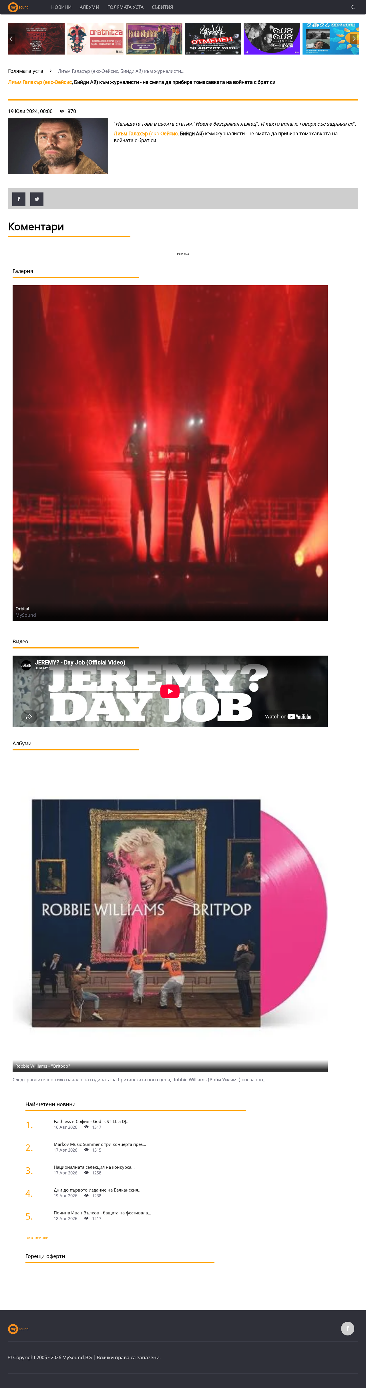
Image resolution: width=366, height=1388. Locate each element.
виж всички (37, 1237)
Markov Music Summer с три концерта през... (100, 1144)
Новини (61, 7)
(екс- (40, 82)
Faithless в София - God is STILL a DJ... (92, 1121)
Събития (162, 7)
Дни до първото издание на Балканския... (98, 1190)
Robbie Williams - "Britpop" (42, 1066)
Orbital (22, 608)
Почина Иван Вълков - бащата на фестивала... (102, 1213)
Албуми (89, 7)
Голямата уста (126, 7)
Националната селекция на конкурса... (94, 1167)
